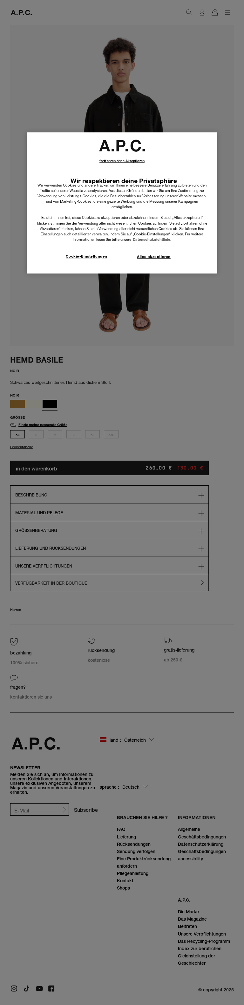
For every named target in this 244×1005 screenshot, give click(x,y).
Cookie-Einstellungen (86, 256)
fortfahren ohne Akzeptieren (122, 161)
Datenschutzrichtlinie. (152, 239)
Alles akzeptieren (154, 256)
